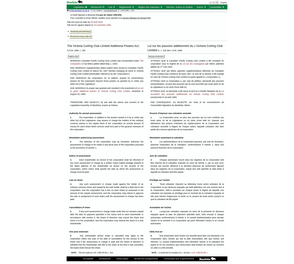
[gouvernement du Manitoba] (75, 3)
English (223, 3)
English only (73, 56)
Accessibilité (88, 259)
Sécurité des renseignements (146, 259)
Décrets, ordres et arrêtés (179, 7)
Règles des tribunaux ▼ (150, 7)
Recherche (97, 7)
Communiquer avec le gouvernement (179, 259)
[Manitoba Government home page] (208, 259)
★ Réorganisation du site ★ (79, 10)
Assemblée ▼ (217, 7)
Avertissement (105, 259)
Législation (79, 7)
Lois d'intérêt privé (110, 10)
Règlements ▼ (126, 7)
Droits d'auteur (122, 259)
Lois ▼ (111, 7)
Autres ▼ (201, 7)
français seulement (156, 56)
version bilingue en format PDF (136, 18)
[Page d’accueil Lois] (68, 10)
